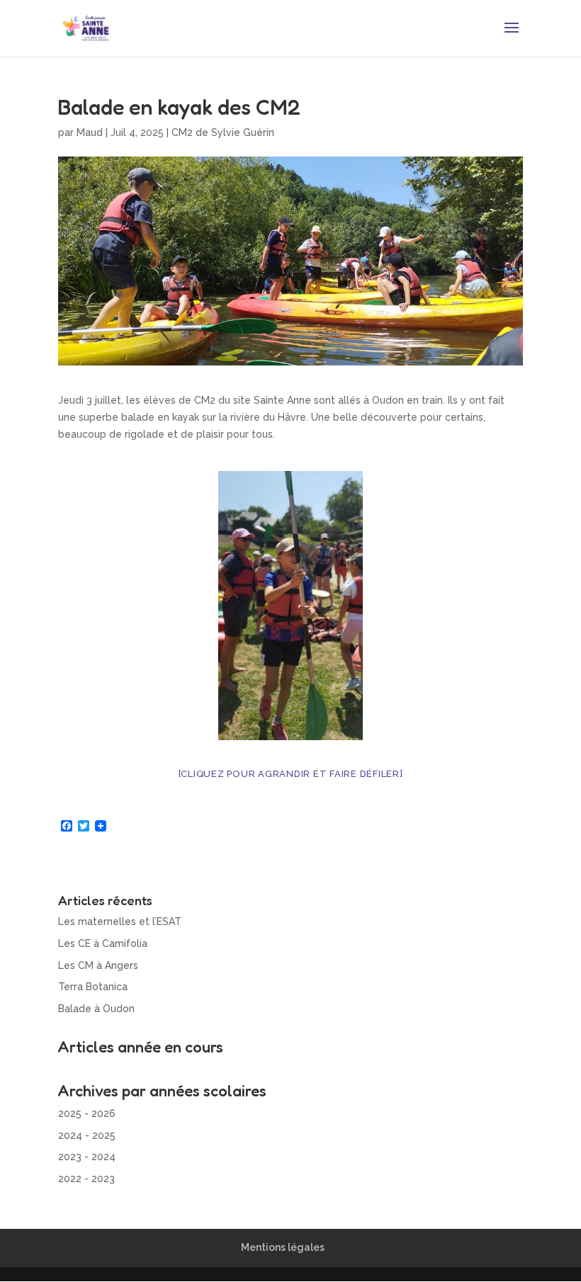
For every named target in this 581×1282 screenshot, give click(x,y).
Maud (90, 132)
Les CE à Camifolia (102, 943)
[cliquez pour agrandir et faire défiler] (291, 773)
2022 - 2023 (86, 1178)
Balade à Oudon (96, 1008)
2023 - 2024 (86, 1156)
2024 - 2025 (86, 1135)
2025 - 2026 (86, 1113)
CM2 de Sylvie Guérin (222, 132)
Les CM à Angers (98, 965)
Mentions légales (283, 1247)
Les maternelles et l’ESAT (119, 921)
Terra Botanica (93, 986)
